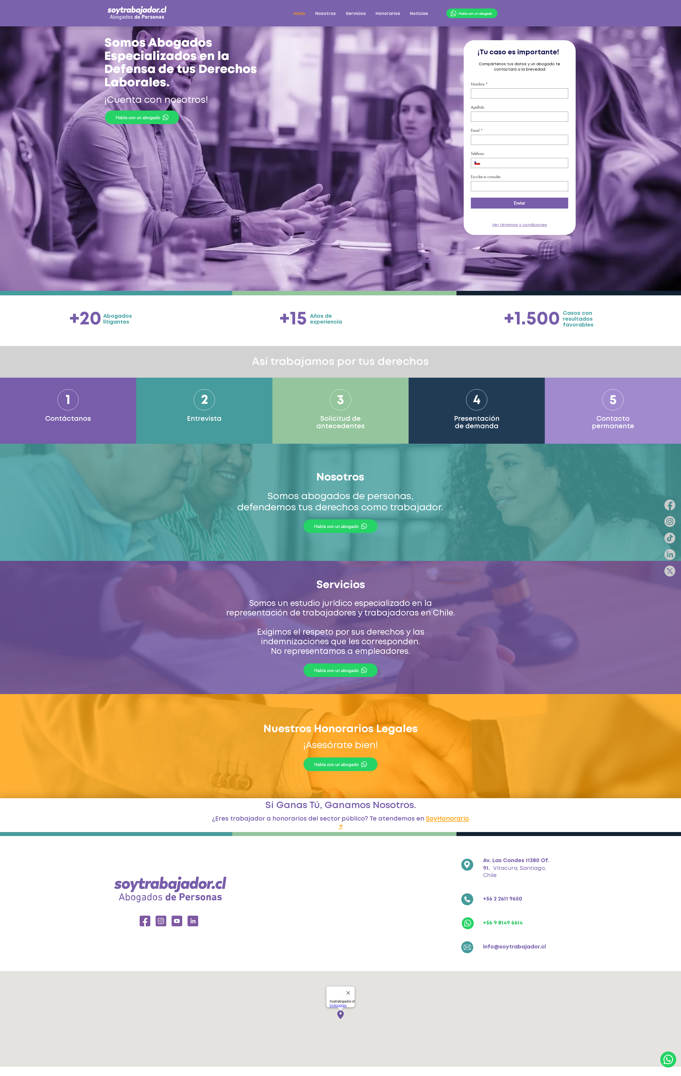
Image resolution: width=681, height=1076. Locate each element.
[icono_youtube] (177, 921)
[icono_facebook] (145, 921)
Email (477, 130)
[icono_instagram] (161, 921)
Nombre (479, 84)
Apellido (477, 107)
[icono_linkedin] (193, 921)
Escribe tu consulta (485, 176)
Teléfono (477, 153)
